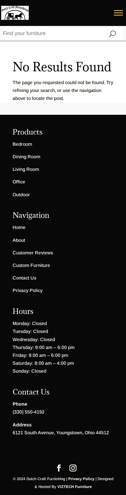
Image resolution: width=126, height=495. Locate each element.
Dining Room (26, 156)
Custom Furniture (31, 265)
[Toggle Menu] (118, 12)
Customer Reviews (33, 252)
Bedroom (22, 144)
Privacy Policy (27, 290)
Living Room (26, 169)
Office (19, 181)
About (19, 240)
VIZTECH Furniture (74, 486)
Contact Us (24, 277)
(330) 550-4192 (29, 411)
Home (19, 227)
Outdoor (21, 194)
